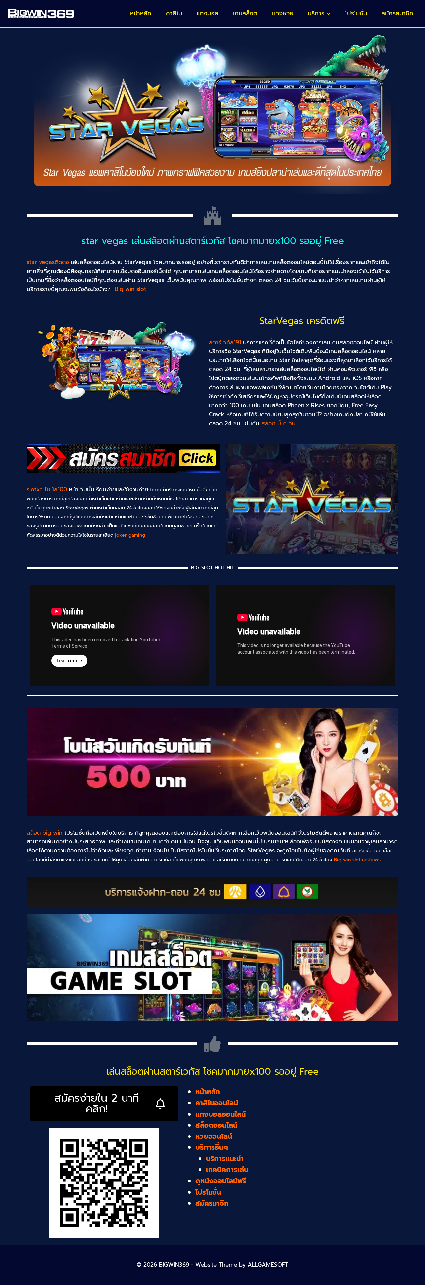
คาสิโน (174, 13)
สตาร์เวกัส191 (225, 342)
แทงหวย (282, 13)
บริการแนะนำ (225, 1158)
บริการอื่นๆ (211, 1147)
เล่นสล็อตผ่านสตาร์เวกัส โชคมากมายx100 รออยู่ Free (212, 1071)
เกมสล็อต (245, 13)
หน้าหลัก (140, 13)
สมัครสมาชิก (397, 13)
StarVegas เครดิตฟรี (301, 321)
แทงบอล (207, 13)
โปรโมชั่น (356, 13)
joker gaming (130, 535)
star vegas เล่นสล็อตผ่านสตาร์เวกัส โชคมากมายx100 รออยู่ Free (212, 241)
